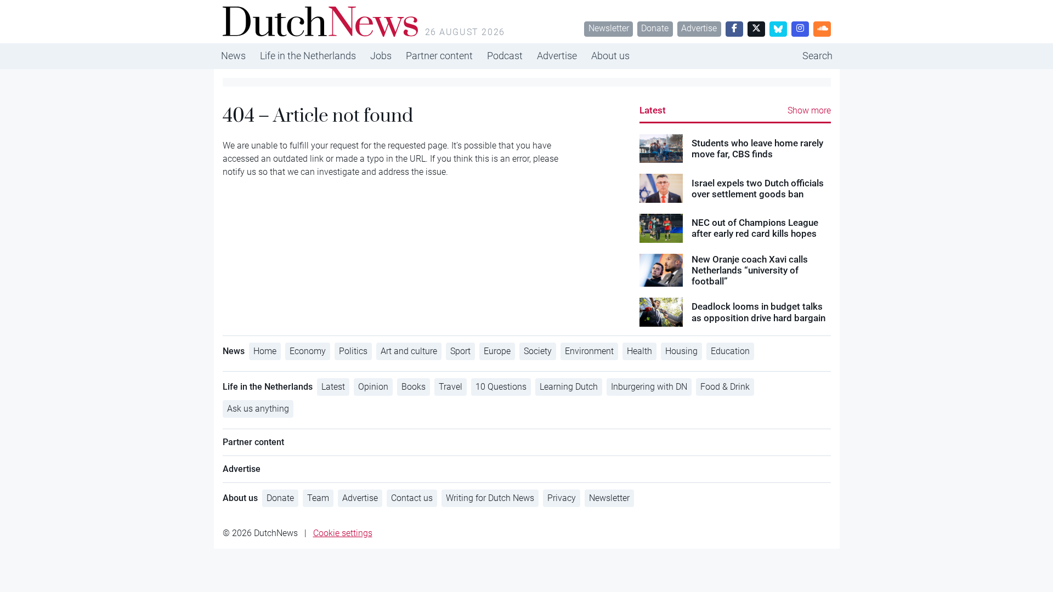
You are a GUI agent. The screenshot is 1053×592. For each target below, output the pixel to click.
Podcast (505, 55)
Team (318, 498)
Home (264, 351)
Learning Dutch (569, 387)
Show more (809, 110)
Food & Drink (725, 387)
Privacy (561, 498)
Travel (450, 387)
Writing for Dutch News (490, 498)
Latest (652, 110)
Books (413, 387)
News (233, 55)
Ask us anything (258, 408)
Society (538, 351)
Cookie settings (342, 533)
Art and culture (409, 351)
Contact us (412, 498)
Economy (308, 351)
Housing (681, 351)
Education (730, 351)
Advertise (699, 28)
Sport (460, 351)
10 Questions (500, 387)
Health (639, 351)
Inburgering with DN (649, 387)
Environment (589, 351)
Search (817, 55)
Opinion (373, 387)
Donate (655, 28)
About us (610, 55)
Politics (353, 351)
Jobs (381, 55)
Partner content (439, 55)
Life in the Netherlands (308, 55)
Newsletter (608, 28)
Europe (497, 351)
